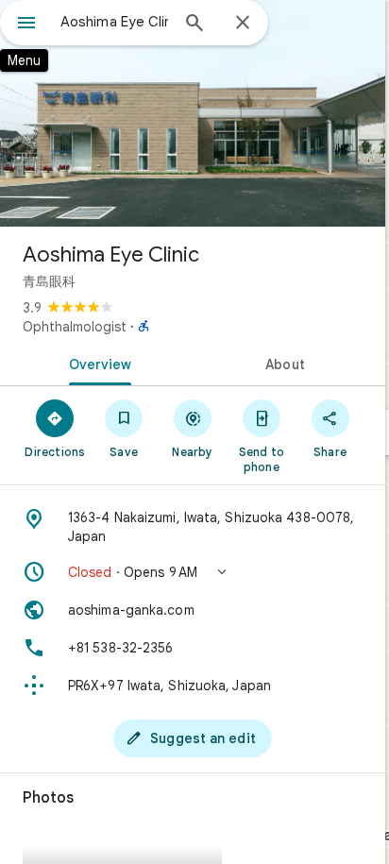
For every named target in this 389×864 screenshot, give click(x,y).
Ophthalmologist (75, 326)
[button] (192, 572)
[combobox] (114, 21)
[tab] (96, 362)
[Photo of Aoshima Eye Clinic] (192, 113)
